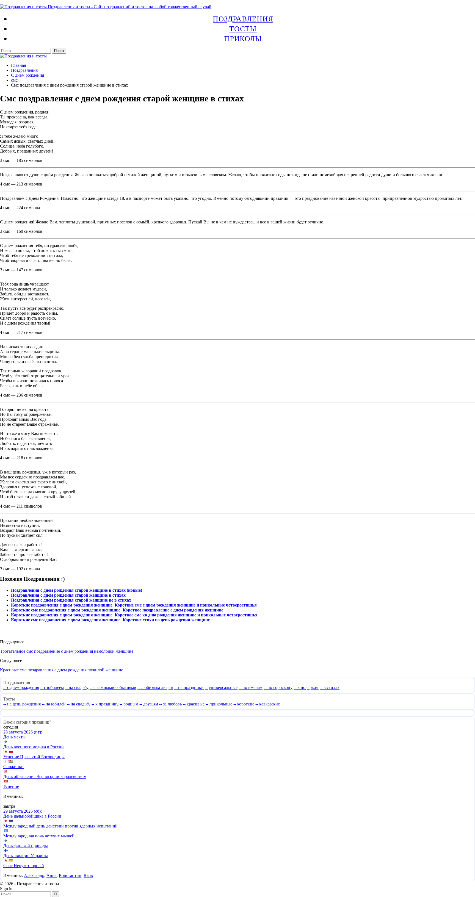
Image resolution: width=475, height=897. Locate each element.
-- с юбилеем (52, 687)
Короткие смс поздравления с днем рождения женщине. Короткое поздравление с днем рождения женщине (117, 610)
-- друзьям (148, 704)
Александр (34, 875)
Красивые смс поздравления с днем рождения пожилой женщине (61, 670)
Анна (51, 875)
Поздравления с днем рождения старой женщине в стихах (68, 595)
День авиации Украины (25, 855)
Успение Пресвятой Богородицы (34, 756)
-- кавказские (267, 704)
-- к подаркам (306, 687)
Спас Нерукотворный (23, 865)
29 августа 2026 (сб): (22, 811)
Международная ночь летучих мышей (38, 836)
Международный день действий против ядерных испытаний (60, 826)
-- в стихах (329, 687)
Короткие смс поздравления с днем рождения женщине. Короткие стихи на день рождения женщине (110, 620)
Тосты (242, 29)
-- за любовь (170, 704)
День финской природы (25, 845)
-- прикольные (219, 704)
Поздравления (243, 19)
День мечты (14, 737)
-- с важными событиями (113, 687)
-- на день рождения (22, 704)
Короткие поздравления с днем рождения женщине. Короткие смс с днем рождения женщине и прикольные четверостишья (134, 605)
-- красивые (194, 704)
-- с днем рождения (21, 687)
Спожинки (13, 766)
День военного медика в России (33, 746)
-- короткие (243, 704)
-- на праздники (189, 687)
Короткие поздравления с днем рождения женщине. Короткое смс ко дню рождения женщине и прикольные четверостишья (134, 615)
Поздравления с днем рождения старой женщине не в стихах (71, 600)
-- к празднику (105, 704)
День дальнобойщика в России (32, 816)
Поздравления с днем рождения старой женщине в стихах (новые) (76, 590)
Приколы (243, 38)
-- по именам (251, 687)
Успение (11, 786)
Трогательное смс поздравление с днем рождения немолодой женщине (66, 651)
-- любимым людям (155, 687)
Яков (88, 875)
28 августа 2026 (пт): (22, 732)
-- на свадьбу (77, 687)
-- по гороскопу (278, 687)
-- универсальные (221, 687)
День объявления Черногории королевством (44, 776)
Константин (70, 875)
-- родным (129, 704)
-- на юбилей (54, 704)
